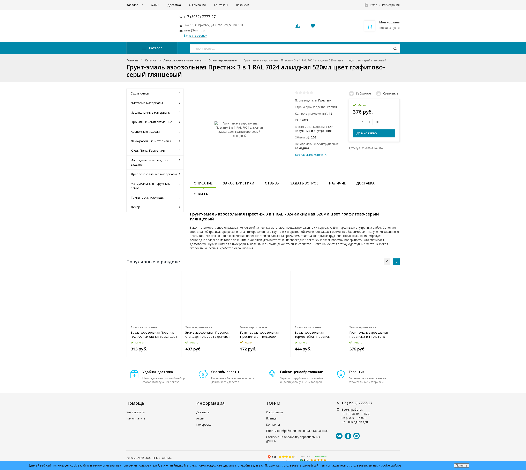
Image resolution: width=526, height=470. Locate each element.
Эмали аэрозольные (223, 60)
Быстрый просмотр (154, 297)
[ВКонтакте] (339, 436)
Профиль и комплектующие (151, 122)
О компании (197, 5)
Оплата (201, 194)
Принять (462, 465)
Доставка (174, 5)
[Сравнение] (175, 276)
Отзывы (272, 183)
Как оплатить (135, 418)
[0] (298, 27)
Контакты (221, 5)
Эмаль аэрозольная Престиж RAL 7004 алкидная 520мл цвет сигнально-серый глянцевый (154, 334)
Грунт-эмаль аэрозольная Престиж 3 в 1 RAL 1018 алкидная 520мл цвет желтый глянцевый (371, 334)
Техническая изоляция (148, 197)
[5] (311, 92)
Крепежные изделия (146, 131)
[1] (297, 92)
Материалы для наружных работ (150, 185)
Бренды (271, 418)
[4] (308, 92)
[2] (300, 92)
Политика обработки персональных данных (297, 431)
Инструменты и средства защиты (149, 162)
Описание (203, 183)
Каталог (132, 5)
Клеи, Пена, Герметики (148, 150)
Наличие (337, 183)
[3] (304, 92)
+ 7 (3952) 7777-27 (200, 16)
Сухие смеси (140, 93)
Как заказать (135, 412)
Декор (135, 207)
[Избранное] (168, 276)
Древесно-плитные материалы (154, 174)
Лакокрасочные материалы (182, 60)
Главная (132, 60)
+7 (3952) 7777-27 (356, 402)
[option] (154, 314)
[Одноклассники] (348, 436)
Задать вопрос (304, 183)
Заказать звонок (195, 35)
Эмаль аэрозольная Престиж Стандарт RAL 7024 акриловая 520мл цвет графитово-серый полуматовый (207, 334)
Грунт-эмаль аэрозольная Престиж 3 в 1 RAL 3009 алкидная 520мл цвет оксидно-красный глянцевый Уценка (263, 334)
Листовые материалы (147, 103)
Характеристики (238, 183)
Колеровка (203, 424)
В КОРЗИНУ (369, 133)
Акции (155, 5)
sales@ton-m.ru (194, 30)
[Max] (356, 436)
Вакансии (242, 5)
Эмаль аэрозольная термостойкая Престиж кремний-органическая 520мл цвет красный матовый (317, 334)
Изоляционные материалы (151, 112)
